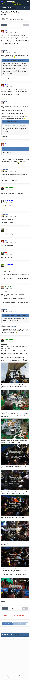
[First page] (2, 25)
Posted (10, 32)
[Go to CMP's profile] (2, 31)
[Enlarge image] (14, 56)
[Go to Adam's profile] (2, 230)
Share (7, 623)
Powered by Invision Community (15, 677)
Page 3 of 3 (15, 24)
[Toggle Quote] (3, 60)
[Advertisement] (15, 659)
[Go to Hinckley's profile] (2, 51)
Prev (5, 24)
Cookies (21, 675)
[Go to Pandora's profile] (2, 253)
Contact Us (15, 675)
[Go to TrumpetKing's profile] (2, 265)
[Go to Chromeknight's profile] (2, 201)
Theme (9, 675)
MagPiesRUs (5, 18)
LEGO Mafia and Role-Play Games (16, 19)
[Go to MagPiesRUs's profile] (2, 188)
